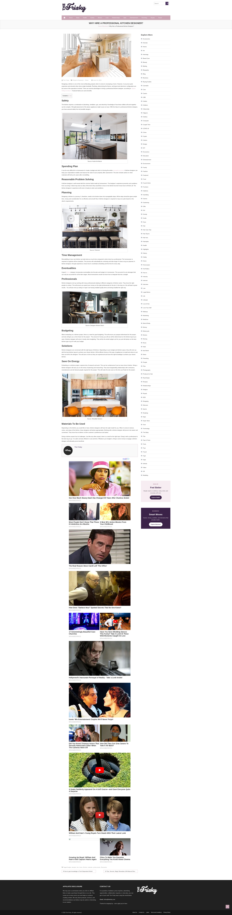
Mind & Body (146, 323)
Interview (145, 284)
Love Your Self (147, 307)
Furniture (145, 187)
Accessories (146, 39)
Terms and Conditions (156, 912)
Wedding (145, 475)
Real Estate (146, 378)
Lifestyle (145, 300)
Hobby (145, 257)
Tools (144, 444)
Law (144, 288)
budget (69, 867)
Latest (147, 912)
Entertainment (134, 17)
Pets (144, 366)
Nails (144, 346)
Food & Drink (147, 183)
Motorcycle (146, 331)
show (69, 95)
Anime (145, 46)
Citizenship (146, 109)
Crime (144, 132)
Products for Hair (148, 374)
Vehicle (145, 463)
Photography (146, 370)
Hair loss (145, 237)
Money (145, 327)
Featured (145, 175)
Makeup (145, 311)
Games (145, 198)
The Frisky (66, 80)
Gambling (146, 194)
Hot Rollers (146, 268)
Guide (144, 218)
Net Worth (146, 350)
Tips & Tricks (146, 440)
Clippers (145, 113)
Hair (144, 226)
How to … (146, 272)
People (145, 362)
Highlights (146, 249)
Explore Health (156, 497)
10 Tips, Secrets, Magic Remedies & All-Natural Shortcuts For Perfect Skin (121, 871)
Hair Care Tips (147, 230)
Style (124, 17)
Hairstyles (146, 241)
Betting (145, 66)
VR (144, 471)
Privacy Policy (166, 912)
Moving (145, 339)
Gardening (146, 202)
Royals (153, 17)
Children (145, 105)
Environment (146, 163)
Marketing (146, 315)
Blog (144, 74)
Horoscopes (146, 265)
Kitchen (85, 867)
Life (144, 296)
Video (144, 467)
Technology (146, 428)
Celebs (92, 17)
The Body (146, 432)
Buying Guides (147, 81)
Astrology (145, 54)
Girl (144, 210)
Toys (144, 448)
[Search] (166, 3)
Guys (144, 222)
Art (144, 50)
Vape (144, 459)
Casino (145, 93)
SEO (144, 397)
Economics (146, 152)
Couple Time (146, 124)
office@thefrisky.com (109, 899)
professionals (96, 867)
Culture (145, 140)
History (145, 253)
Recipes (145, 381)
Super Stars (146, 420)
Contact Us (141, 912)
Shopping (145, 401)
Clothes (145, 117)
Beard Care (146, 58)
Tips (144, 436)
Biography (146, 70)
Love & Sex (146, 304)
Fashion (145, 171)
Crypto (145, 136)
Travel (160, 17)
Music (144, 343)
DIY (144, 148)
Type (144, 456)
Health (85, 17)
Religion (145, 389)
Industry (145, 276)
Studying (145, 413)
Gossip (145, 214)
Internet (145, 280)
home (80, 867)
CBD (144, 97)
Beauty (145, 62)
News (77, 17)
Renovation (104, 867)
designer (74, 867)
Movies (100, 17)
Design (145, 144)
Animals (145, 42)
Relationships (116, 17)
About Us (134, 912)
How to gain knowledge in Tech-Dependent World (78, 871)
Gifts (144, 206)
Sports (145, 409)
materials (90, 867)
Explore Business (156, 524)
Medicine (145, 319)
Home (71, 17)
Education (146, 155)
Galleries (145, 191)
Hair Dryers (146, 233)
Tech (144, 424)
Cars (144, 89)
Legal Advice (146, 292)
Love (107, 17)
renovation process (118, 170)
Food (144, 179)
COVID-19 (146, 128)
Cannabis (145, 85)
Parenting (144, 17)
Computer (146, 120)
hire (78, 867)
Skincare (145, 405)
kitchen (68, 272)
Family (145, 167)
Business (81, 80)
